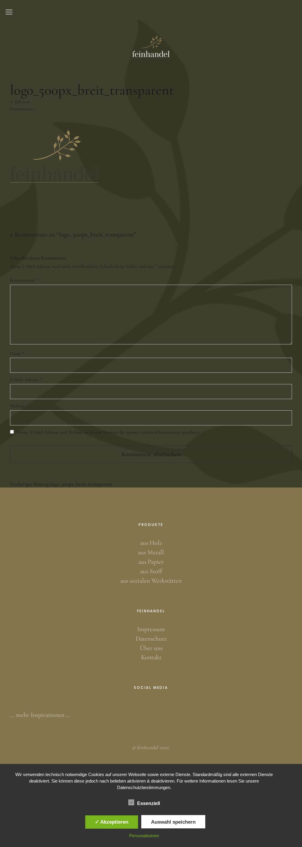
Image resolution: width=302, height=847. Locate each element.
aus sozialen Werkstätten (151, 580)
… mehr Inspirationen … (40, 715)
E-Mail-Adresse (26, 380)
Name (17, 354)
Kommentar (24, 280)
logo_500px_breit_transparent (61, 484)
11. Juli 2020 (20, 101)
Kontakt (151, 657)
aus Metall (151, 552)
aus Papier (151, 562)
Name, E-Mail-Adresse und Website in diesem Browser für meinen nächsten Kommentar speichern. (108, 432)
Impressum (151, 629)
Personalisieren (144, 835)
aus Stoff (151, 571)
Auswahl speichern (173, 822)
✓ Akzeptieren (111, 822)
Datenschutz (151, 638)
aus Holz (151, 543)
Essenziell (148, 803)
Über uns (151, 648)
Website (17, 406)
